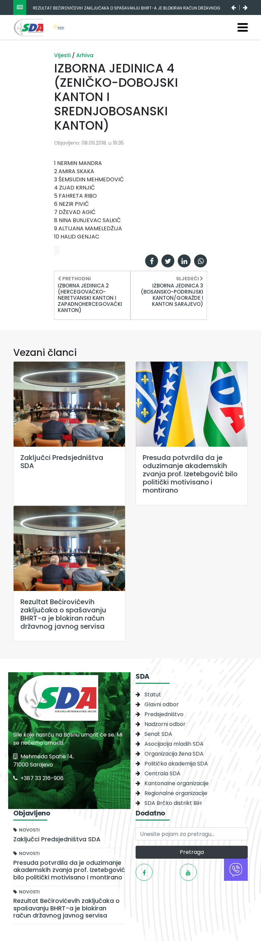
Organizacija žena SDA (174, 754)
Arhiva (84, 55)
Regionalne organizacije (175, 793)
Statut (152, 694)
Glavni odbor (161, 704)
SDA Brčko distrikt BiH (173, 803)
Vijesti (63, 55)
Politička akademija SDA (176, 763)
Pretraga (192, 852)
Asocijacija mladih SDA (174, 744)
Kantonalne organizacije (176, 783)
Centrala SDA (162, 773)
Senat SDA (158, 734)
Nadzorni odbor (165, 724)
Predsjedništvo (164, 714)
